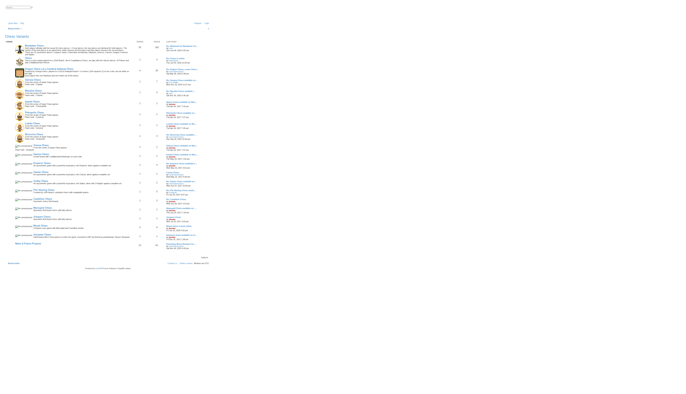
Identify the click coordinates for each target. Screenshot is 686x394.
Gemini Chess (41, 154)
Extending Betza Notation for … (181, 244)
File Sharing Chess (43, 190)
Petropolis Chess (34, 112)
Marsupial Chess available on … (181, 208)
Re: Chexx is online (175, 58)
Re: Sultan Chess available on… (181, 181)
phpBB (98, 268)
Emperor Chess (42, 163)
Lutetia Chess (32, 123)
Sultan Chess (40, 181)
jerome (172, 104)
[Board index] (24, 11)
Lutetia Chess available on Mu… (181, 124)
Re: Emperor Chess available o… (181, 163)
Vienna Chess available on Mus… (181, 146)
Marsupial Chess (42, 207)
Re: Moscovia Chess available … (181, 135)
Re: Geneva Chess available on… (181, 80)
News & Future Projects (28, 243)
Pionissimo (173, 61)
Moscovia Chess (34, 134)
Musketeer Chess (34, 45)
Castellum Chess (42, 199)
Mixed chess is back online (179, 226)
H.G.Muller (173, 82)
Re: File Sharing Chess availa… (181, 190)
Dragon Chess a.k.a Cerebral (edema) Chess (49, 69)
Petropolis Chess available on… (181, 113)
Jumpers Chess (42, 216)
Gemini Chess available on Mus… (182, 155)
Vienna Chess (41, 145)
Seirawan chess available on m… (181, 235)
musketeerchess (176, 71)
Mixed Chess (40, 225)
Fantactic (173, 192)
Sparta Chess (32, 101)
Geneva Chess (33, 79)
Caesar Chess (40, 172)
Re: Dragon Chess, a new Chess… (182, 69)
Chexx (28, 58)
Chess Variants (17, 36)
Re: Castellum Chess (176, 199)
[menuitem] (21, 23)
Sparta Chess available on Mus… (181, 102)
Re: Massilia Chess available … (180, 91)
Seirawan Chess (42, 234)
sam (171, 48)
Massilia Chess (33, 90)
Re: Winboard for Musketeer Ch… (182, 46)
